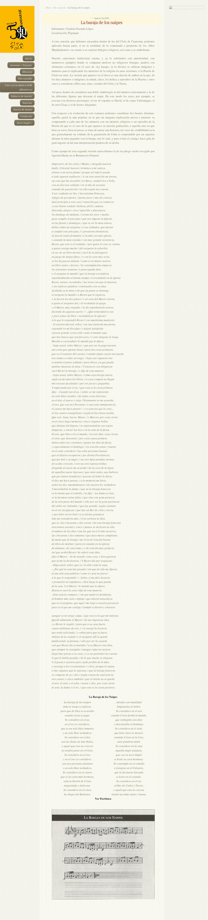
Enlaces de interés (21, 96)
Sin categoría (60, 7)
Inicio (28, 58)
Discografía (25, 78)
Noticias (27, 103)
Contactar (26, 116)
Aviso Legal (24, 123)
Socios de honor (22, 109)
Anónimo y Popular (21, 65)
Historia (27, 72)
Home (48, 7)
